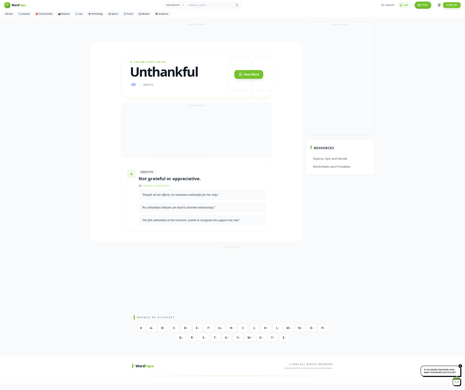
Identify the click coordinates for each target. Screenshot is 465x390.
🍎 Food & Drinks (43, 13)
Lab (406, 5)
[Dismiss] (460, 366)
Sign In (452, 5)
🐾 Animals (24, 13)
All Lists (9, 13)
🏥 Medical (144, 13)
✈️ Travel (128, 13)
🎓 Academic (161, 13)
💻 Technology (95, 13)
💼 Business (64, 13)
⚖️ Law (78, 13)
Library (390, 5)
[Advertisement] (196, 30)
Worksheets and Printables (331, 167)
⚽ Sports (113, 13)
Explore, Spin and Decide (330, 159)
